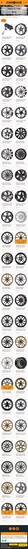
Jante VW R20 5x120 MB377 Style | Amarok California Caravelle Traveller (6, 163)
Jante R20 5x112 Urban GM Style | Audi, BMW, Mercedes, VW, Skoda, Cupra (6, 392)
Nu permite (13, 544)
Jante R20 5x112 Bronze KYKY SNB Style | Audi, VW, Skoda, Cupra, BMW (21, 455)
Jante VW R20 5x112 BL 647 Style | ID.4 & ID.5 (20, 184)
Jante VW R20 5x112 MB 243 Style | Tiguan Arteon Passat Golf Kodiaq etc (20, 79)
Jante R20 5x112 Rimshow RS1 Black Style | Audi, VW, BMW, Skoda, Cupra (6, 475)
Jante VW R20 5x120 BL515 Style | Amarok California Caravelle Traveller (20, 163)
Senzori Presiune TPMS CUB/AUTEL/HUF (6, 38)
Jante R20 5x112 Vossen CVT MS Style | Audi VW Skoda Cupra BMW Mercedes (20, 225)
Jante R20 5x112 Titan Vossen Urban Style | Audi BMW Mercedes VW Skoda (20, 413)
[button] (1, 2)
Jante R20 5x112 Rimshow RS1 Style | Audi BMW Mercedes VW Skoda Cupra (20, 475)
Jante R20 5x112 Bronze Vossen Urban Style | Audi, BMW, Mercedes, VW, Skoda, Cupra (20, 392)
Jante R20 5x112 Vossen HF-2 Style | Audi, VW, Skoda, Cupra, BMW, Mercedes (7, 330)
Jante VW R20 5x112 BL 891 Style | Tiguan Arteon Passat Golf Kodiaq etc (6, 79)
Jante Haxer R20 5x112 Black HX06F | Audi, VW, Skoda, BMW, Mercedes (6, 267)
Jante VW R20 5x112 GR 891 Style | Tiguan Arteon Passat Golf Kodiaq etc (20, 59)
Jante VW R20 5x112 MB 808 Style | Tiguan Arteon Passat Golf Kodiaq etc (7, 142)
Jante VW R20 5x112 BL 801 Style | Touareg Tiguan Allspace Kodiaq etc (6, 59)
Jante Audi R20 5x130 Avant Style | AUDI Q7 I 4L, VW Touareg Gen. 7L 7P (7, 517)
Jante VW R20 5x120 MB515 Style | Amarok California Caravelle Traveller (6, 184)
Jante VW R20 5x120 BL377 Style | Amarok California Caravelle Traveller (20, 142)
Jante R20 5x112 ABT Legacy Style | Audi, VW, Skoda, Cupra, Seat (7, 225)
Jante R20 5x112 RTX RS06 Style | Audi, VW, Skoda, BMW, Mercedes (20, 371)
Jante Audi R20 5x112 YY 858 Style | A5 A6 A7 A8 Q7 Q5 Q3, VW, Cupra (7, 434)
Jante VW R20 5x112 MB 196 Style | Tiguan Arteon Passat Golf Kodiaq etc (20, 121)
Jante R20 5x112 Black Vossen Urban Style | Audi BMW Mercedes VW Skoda (6, 413)
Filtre (3, 20)
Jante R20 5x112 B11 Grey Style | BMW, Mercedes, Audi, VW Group (20, 288)
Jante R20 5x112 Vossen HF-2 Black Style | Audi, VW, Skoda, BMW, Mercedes (20, 330)
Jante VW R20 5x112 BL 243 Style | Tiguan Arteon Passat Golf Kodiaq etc (6, 100)
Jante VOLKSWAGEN (6, 17)
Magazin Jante (7, 16)
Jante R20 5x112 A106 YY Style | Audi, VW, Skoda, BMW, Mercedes (20, 350)
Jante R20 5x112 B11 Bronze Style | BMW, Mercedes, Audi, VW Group (6, 288)
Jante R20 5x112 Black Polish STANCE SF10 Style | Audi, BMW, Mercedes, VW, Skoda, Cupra (20, 517)
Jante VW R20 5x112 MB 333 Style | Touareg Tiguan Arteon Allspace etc (20, 100)
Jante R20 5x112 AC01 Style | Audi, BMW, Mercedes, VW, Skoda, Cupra (20, 267)
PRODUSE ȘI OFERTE (16, 16)
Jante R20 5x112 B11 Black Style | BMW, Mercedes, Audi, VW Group (6, 309)
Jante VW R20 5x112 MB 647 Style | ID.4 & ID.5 (7, 204)
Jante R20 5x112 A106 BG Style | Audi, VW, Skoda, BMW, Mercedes (7, 350)
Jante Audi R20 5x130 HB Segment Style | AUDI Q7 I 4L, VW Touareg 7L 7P (20, 496)
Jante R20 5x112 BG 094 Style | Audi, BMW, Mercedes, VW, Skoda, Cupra (20, 204)
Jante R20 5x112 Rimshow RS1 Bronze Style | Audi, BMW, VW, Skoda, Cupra (6, 496)
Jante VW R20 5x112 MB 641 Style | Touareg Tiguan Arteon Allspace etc (7, 121)
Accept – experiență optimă (22, 545)
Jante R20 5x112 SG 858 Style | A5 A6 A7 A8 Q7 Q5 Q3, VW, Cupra (20, 434)
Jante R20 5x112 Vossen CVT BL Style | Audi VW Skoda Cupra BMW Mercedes (20, 309)
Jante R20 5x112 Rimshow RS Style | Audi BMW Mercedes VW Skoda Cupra (7, 455)
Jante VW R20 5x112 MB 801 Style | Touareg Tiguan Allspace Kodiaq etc (20, 38)
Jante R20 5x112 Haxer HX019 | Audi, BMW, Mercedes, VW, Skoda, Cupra (6, 246)
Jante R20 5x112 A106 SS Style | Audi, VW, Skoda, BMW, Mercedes (7, 371)
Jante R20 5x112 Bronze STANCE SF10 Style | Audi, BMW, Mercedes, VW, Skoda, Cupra (20, 246)
